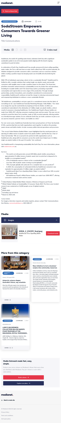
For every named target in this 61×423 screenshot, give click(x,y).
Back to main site (9, 400)
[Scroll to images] (12, 49)
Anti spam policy (6, 419)
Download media (53, 233)
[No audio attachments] (21, 49)
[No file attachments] (17, 49)
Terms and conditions (7, 415)
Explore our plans (22, 383)
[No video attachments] (25, 49)
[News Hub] (7, 3)
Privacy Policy (5, 412)
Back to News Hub (11, 11)
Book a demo (22, 377)
